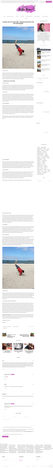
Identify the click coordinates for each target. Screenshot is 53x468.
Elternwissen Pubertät (40, 154)
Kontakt (26, 18)
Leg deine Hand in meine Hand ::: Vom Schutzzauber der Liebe (18, 351)
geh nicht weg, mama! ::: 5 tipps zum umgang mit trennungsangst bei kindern (45, 52)
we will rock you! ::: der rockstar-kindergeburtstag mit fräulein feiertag (11, 336)
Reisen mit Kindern (39, 169)
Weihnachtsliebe (44, 172)
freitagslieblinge (46, 156)
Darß (46, 153)
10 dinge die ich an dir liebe (7, 326)
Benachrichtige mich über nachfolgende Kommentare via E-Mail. (12, 434)
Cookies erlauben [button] (48, 1)
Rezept (45, 169)
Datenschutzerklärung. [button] (31, 2)
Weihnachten (39, 172)
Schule (48, 169)
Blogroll (37, 459)
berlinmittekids (18, 20)
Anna (5, 384)
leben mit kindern (37, 16)
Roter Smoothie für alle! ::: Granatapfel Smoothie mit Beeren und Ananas (24, 335)
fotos (41, 156)
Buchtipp (47, 150)
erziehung (46, 154)
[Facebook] (29, 326)
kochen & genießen (45, 16)
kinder (44, 159)
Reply (33, 360)
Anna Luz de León (7, 374)
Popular (38, 48)
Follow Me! (27, 448)
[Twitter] (30, 326)
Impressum (20, 460)
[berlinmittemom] (26, 8)
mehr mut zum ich (39, 166)
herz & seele (22, 16)
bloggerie (38, 150)
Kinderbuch (38, 160)
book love (17, 16)
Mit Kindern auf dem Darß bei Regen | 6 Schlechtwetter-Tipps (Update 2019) (45, 69)
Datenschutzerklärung (28, 431)
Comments (41, 48)
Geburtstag (38, 157)
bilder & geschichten (10, 16)
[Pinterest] (32, 326)
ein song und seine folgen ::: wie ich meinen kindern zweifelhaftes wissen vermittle (29, 351)
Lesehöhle (43, 162)
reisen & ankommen (29, 16)
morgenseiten (45, 166)
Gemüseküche (43, 157)
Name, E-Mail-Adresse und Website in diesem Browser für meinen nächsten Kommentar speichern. (17, 427)
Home (4, 16)
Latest (45, 48)
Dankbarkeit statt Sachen (40, 153)
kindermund (39, 162)
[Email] (33, 326)
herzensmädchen (39, 159)
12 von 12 (38, 147)
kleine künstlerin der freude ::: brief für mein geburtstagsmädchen (7, 351)
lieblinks (43, 163)
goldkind (48, 157)
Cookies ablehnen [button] (42, 1)
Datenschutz (21, 459)
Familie (38, 156)
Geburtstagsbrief (15, 326)
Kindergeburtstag (44, 160)
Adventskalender (43, 147)
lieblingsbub (39, 163)
